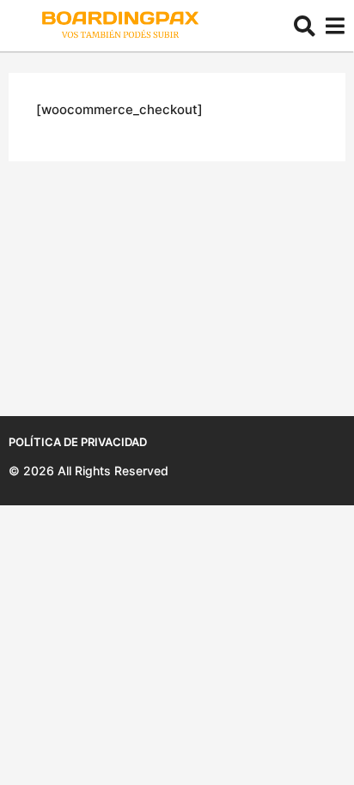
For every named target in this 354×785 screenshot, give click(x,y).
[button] (304, 26)
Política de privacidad (78, 442)
